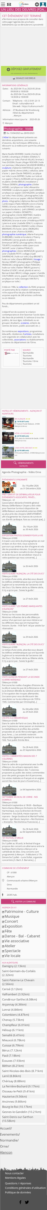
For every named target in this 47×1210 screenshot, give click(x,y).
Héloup (6, 1030)
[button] (23, 71)
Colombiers (9, 1015)
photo (5, 201)
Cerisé (6, 989)
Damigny (8, 966)
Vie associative (17, 940)
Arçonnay (8, 1004)
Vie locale (12, 955)
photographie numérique (14, 234)
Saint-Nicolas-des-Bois (16, 1071)
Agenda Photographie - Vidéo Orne (21, 472)
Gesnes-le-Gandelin (14, 1112)
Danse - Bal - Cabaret (22, 935)
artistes (27, 334)
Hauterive (8, 1096)
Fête (8, 931)
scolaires (25, 323)
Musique (12, 916)
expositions (23, 331)
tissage (37, 259)
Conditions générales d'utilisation (25, 1188)
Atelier (10, 945)
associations (20, 339)
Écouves (7, 1061)
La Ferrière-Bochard (14, 1086)
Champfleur (9, 1025)
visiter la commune (23, 901)
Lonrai (6, 1010)
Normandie (12, 888)
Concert (11, 921)
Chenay (7, 1020)
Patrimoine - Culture (22, 911)
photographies (9, 251)
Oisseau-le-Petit (12, 1091)
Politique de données (18, 1192)
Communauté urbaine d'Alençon (22, 880)
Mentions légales (15, 1178)
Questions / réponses (18, 1183)
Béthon (7, 1066)
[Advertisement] (23, 47)
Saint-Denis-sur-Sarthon (17, 1117)
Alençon (11, 876)
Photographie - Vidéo (18, 129)
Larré (5, 1076)
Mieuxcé (7, 1040)
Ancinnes (8, 1101)
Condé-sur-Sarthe (13, 999)
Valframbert (9, 994)
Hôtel (6, 137)
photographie (25, 184)
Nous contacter (14, 1173)
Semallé (7, 1035)
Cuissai (6, 1045)
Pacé (5, 1056)
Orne (9, 884)
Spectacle (13, 950)
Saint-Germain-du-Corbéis (19, 971)
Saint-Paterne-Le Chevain (18, 980)
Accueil (5, 1128)
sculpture (6, 167)
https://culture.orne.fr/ (32, 106)
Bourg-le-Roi (10, 1107)
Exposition (13, 926)
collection (23, 287)
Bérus (6, 1050)
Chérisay (7, 1081)
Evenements (9, 1134)
